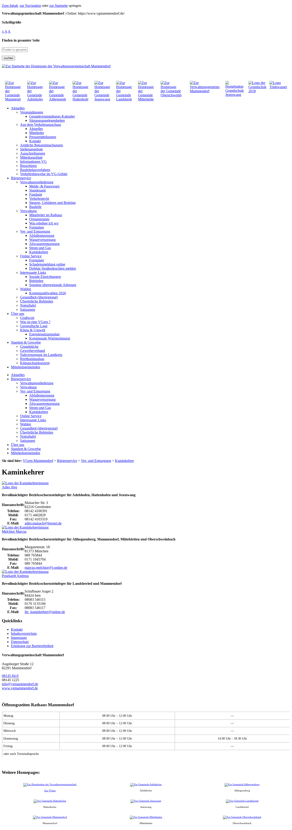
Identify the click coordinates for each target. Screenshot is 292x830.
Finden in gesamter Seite (21, 40)
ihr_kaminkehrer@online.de (45, 612)
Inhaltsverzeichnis (24, 633)
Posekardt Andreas (15, 576)
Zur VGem (50, 790)
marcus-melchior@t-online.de (46, 567)
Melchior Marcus (14, 531)
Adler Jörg (9, 487)
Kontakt (17, 629)
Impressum (19, 638)
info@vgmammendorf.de (20, 684)
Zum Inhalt (10, 6)
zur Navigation (30, 6)
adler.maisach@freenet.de (43, 523)
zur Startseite (58, 6)
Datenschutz (20, 642)
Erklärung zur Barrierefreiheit (32, 646)
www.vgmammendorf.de (20, 688)
